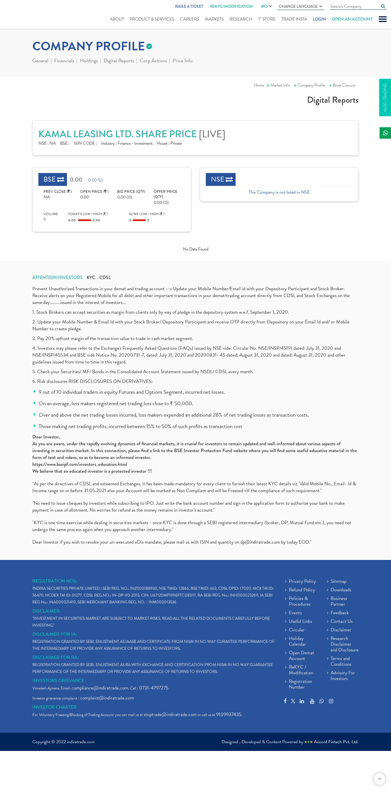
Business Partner (339, 602)
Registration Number (300, 685)
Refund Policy (302, 590)
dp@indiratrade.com (260, 542)
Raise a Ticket (189, 6)
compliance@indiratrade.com (100, 687)
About (117, 19)
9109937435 (228, 714)
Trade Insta (294, 19)
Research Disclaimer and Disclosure (345, 644)
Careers (189, 19)
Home (259, 85)
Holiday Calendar (297, 642)
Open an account (352, 19)
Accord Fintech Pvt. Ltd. (336, 741)
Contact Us (342, 622)
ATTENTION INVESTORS (57, 277)
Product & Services (152, 19)
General (40, 61)
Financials (64, 61)
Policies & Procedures (300, 602)
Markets (214, 19)
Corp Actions (153, 61)
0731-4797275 (153, 687)
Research (241, 19)
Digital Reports (119, 61)
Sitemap (338, 582)
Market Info (280, 85)
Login (319, 19)
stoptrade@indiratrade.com (170, 714)
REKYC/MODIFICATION (231, 6)
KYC (91, 277)
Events (295, 613)
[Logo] (22, 14)
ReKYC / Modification (301, 670)
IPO (264, 6)
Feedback (340, 613)
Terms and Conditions (341, 662)
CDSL (105, 277)
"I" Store (267, 19)
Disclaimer (341, 630)
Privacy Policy (302, 582)
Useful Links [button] (300, 622)
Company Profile (311, 85)
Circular (297, 630)
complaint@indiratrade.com (107, 697)
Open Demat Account (301, 656)
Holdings (89, 61)
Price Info (183, 61)
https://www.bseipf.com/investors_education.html (79, 464)
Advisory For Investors (343, 676)
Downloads (341, 590)
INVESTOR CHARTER (54, 707)
